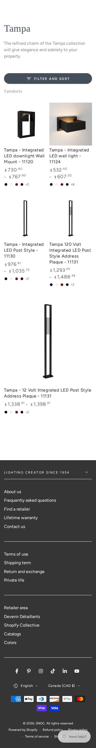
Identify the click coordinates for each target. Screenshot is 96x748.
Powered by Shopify (23, 730)
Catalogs (12, 634)
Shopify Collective (21, 625)
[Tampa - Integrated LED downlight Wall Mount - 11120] (25, 124)
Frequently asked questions (30, 500)
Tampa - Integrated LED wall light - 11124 (69, 155)
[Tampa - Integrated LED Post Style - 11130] (25, 218)
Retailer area (16, 607)
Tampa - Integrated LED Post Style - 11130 (24, 250)
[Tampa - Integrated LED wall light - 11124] (70, 124)
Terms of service (37, 736)
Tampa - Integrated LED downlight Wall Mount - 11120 (24, 155)
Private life (14, 580)
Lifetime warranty (21, 517)
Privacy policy (77, 730)
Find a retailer (17, 509)
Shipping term (17, 562)
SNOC (40, 723)
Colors (10, 642)
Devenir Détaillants (22, 616)
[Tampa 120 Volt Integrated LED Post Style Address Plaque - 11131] (70, 218)
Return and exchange (24, 571)
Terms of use (16, 554)
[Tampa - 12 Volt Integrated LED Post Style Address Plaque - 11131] (48, 341)
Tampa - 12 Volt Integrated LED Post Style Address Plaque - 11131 (47, 393)
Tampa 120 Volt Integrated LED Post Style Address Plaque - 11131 (70, 253)
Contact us (14, 526)
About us (12, 491)
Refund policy (53, 730)
